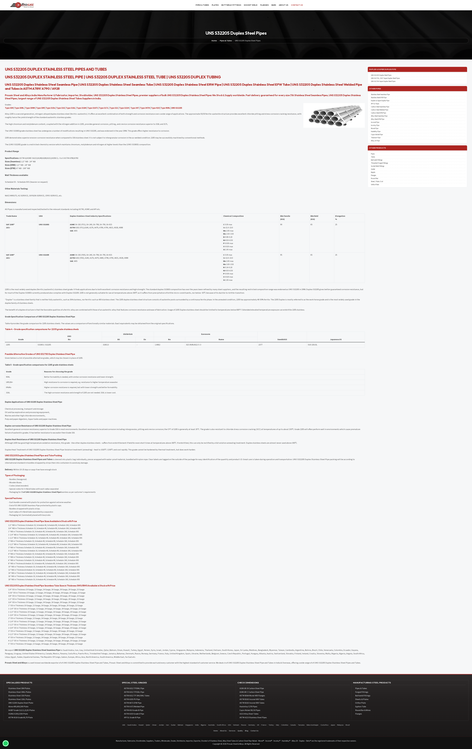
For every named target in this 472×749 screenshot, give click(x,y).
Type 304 (9, 108)
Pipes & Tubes (226, 40)
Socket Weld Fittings (377, 166)
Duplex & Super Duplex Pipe (380, 101)
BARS (274, 5)
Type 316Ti (93, 108)
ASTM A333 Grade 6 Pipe (134, 713)
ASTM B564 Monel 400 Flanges (252, 695)
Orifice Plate (375, 185)
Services (232, 731)
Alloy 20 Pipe (375, 141)
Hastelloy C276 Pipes (248, 706)
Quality (240, 731)
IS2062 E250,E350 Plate (18, 713)
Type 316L (70, 108)
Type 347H (145, 108)
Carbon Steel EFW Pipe (378, 113)
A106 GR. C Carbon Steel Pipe (252, 692)
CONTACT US (297, 5)
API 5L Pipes (375, 104)
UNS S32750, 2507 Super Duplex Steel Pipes (385, 78)
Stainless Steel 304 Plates (19, 688)
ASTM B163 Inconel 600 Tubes (252, 699)
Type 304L (19, 108)
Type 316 (60, 108)
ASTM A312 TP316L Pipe (134, 692)
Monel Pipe (374, 128)
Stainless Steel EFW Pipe (379, 98)
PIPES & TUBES (202, 5)
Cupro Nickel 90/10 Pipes (250, 710)
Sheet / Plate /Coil (377, 182)
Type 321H (124, 108)
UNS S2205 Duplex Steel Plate (20, 703)
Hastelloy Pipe (375, 132)
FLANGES (264, 5)
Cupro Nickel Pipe (377, 135)
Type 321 (114, 108)
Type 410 (155, 108)
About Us (223, 731)
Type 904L (165, 108)
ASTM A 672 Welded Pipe (134, 706)
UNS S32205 (176, 108)
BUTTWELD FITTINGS (231, 5)
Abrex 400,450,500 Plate (18, 706)
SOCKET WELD (250, 5)
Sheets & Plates (362, 699)
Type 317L (103, 108)
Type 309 (40, 108)
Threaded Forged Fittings (379, 163)
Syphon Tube (360, 706)
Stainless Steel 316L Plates (19, 699)
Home (214, 40)
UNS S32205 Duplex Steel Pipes (381, 75)
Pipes (373, 154)
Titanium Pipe (375, 138)
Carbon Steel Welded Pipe (379, 110)
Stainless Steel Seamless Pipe (380, 95)
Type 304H (30, 108)
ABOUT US (283, 5)
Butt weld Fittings (376, 160)
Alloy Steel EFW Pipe (377, 119)
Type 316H (81, 108)
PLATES (215, 5)
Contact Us (254, 731)
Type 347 (135, 108)
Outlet (373, 169)
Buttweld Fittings (362, 695)
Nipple (373, 172)
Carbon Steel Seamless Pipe (380, 107)
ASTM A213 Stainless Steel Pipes (253, 717)
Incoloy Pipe (375, 125)
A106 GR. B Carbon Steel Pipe (252, 688)
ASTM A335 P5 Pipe (132, 699)
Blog (246, 731)
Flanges (373, 175)
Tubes (373, 157)
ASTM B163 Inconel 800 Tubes (252, 703)
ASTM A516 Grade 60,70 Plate (20, 717)
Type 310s (50, 108)
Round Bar (374, 178)
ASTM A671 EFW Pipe (132, 703)
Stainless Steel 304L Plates (19, 692)
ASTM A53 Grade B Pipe (133, 710)
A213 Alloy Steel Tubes (249, 713)
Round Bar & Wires (363, 710)
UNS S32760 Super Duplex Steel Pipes (383, 81)
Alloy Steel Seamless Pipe (379, 116)
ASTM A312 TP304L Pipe (134, 688)
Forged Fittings (361, 692)
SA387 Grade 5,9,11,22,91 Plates (21, 710)
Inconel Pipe (375, 122)
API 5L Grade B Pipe (132, 717)
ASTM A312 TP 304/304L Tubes (136, 695)
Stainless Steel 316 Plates (19, 695)
